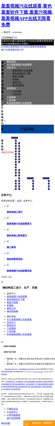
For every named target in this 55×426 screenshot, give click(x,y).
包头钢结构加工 (10, 381)
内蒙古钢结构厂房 (31, 384)
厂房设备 (11, 100)
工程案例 (11, 97)
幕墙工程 (16, 82)
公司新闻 (16, 91)
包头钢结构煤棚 (47, 381)
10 (9, 276)
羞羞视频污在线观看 (22, 70)
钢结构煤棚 (18, 85)
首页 (19, 201)
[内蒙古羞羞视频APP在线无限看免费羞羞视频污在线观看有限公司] (24, 50)
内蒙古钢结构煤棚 (8, 386)
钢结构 (8, 389)
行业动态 (16, 94)
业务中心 (11, 67)
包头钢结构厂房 (21, 381)
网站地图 (5, 423)
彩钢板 (15, 79)
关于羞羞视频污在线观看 (19, 64)
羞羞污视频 (18, 76)
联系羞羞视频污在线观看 (19, 103)
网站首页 (11, 61)
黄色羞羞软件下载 (21, 73)
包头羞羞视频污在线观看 (33, 381)
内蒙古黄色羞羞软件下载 (22, 386)
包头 (4, 389)
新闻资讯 (11, 88)
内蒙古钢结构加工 (20, 384)
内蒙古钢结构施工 (36, 386)
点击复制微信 (7, 38)
